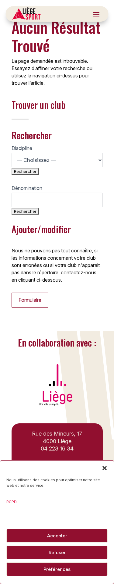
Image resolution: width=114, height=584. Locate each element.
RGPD (11, 502)
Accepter (57, 536)
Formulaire (30, 300)
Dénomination (27, 188)
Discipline (22, 148)
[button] (105, 468)
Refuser (57, 552)
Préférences (57, 569)
